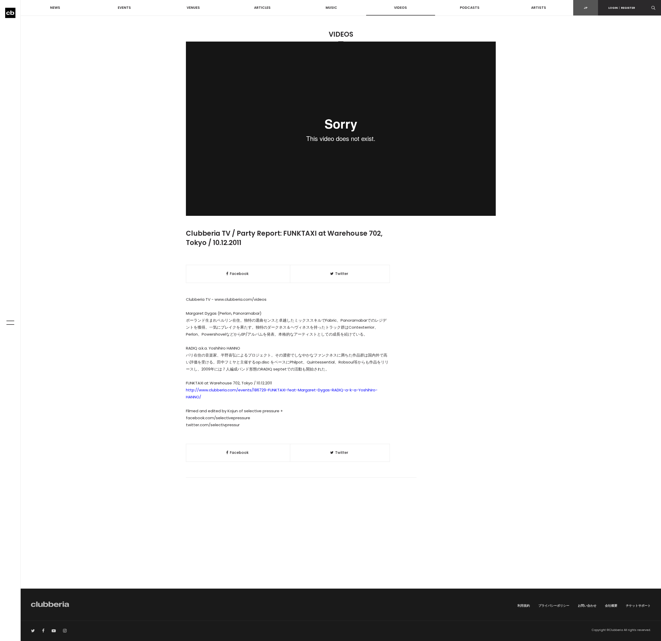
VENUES (193, 7)
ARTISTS (538, 7)
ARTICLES (262, 7)
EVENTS (124, 7)
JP (585, 8)
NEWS (55, 7)
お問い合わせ (587, 605)
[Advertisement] (341, 545)
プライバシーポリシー (553, 605)
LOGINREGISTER (621, 8)
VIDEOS (400, 7)
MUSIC (331, 7)
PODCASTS (469, 7)
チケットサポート (638, 605)
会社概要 (611, 605)
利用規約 (523, 605)
